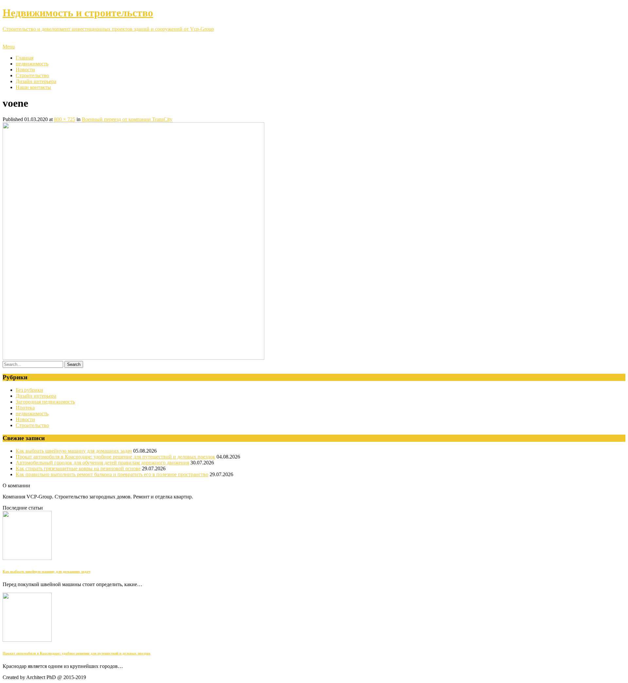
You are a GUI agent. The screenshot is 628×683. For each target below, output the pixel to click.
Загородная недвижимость (45, 401)
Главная (24, 58)
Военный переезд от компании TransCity (127, 119)
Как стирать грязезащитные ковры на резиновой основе (78, 468)
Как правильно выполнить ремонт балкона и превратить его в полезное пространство (112, 474)
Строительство (32, 75)
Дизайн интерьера (36, 81)
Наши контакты (33, 87)
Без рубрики (29, 390)
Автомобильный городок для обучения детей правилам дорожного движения (102, 462)
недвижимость (32, 63)
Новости (25, 69)
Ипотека (25, 407)
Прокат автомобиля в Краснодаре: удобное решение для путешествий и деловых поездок (115, 456)
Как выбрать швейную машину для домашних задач (74, 451)
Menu (9, 46)
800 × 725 (64, 119)
